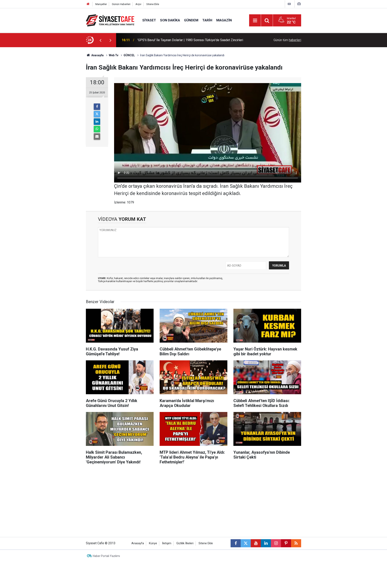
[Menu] (255, 20)
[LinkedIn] (97, 121)
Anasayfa (97, 55)
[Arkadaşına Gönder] (97, 136)
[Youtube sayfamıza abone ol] (256, 543)
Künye (153, 543)
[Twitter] (97, 114)
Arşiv (138, 4)
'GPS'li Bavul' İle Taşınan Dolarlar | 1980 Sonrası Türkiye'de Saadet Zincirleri (190, 40)
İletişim (166, 543)
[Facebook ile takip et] (236, 543)
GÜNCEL (129, 55)
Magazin (224, 20)
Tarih (207, 20)
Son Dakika (170, 20)
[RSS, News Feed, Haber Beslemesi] (296, 543)
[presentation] (100, 40)
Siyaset (149, 20)
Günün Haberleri (121, 4)
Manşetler (101, 4)
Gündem (191, 20)
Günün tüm (287, 40)
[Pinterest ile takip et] (286, 543)
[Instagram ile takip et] (276, 543)
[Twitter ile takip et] (246, 543)
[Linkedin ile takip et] (266, 543)
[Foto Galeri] (299, 4)
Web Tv (113, 55)
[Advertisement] (52, 107)
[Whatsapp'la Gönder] (97, 129)
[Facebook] (97, 106)
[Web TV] (289, 4)
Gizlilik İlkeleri (185, 543)
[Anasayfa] (88, 4)
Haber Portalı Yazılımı (106, 556)
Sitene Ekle (152, 4)
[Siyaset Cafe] (110, 20)
